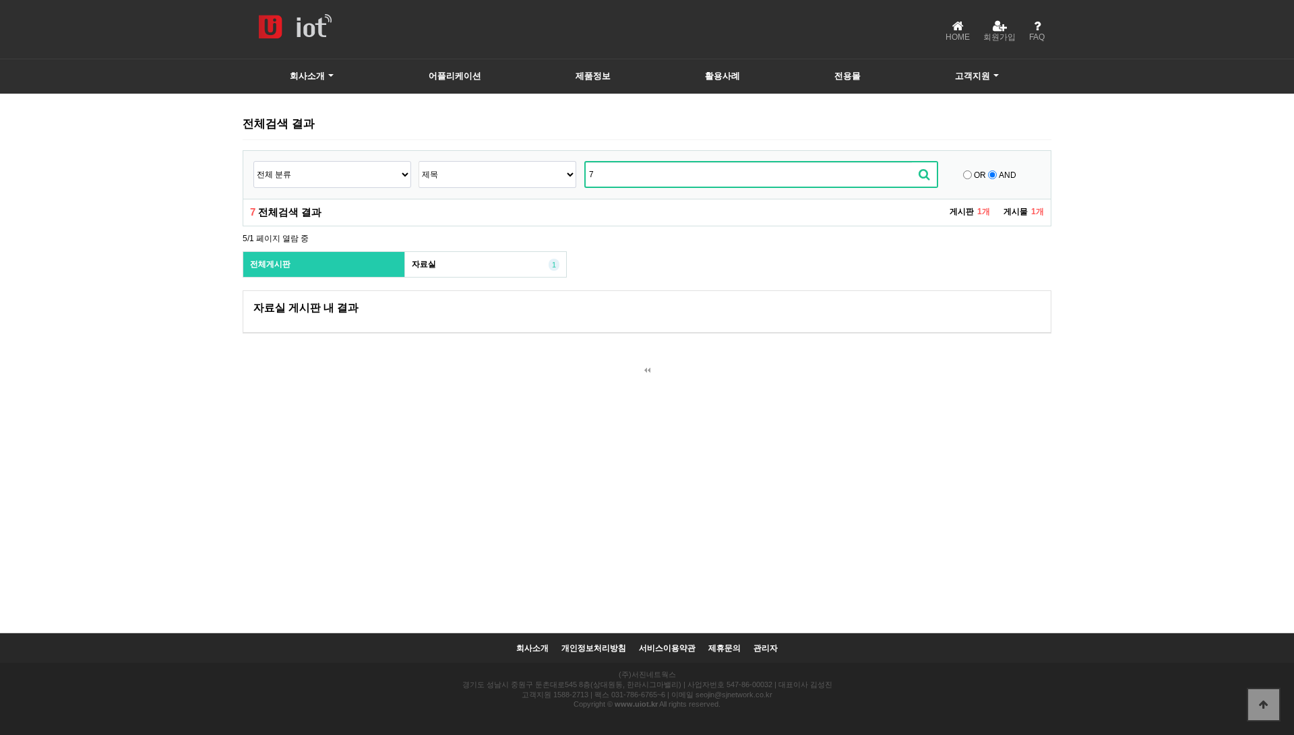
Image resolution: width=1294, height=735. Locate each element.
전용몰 (847, 76)
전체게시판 (270, 264)
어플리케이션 (455, 76)
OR (980, 175)
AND (1007, 175)
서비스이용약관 (667, 648)
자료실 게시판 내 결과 (306, 307)
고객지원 (972, 76)
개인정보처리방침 (593, 648)
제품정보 (593, 76)
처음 (647, 370)
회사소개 (307, 76)
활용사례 (722, 76)
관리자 (765, 648)
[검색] (924, 174)
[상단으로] (1264, 705)
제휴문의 (724, 648)
